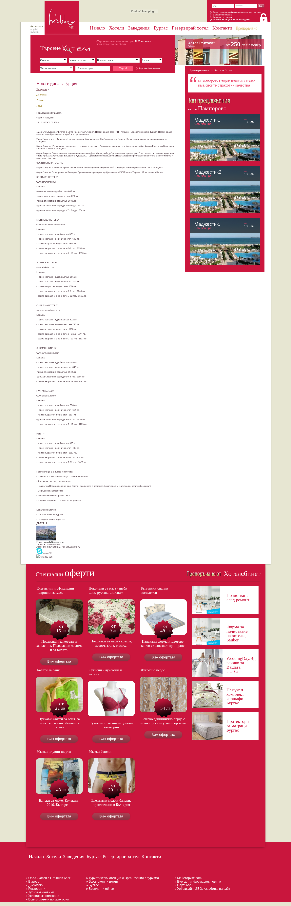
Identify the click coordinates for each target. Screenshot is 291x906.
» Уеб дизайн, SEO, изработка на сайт (202, 888)
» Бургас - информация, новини (198, 881)
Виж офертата (59, 661)
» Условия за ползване (42, 895)
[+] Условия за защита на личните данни (230, 19)
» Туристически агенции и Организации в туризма (122, 878)
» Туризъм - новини (40, 892)
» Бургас (92, 885)
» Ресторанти (35, 888)
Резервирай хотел (190, 27)
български (36, 26)
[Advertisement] (72, 903)
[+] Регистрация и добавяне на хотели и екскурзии (235, 12)
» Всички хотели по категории (47, 899)
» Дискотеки (34, 885)
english (34, 29)
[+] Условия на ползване (222, 17)
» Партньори (184, 885)
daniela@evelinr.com (54, 542)
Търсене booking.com (149, 68)
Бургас (161, 27)
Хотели (116, 27)
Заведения (139, 27)
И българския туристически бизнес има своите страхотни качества (227, 83)
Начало (97, 27)
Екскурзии (41, 89)
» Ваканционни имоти (102, 881)
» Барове (32, 881)
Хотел (224, 44)
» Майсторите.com (188, 878)
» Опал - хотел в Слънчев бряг (48, 878)
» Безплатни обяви (100, 888)
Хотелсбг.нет (241, 573)
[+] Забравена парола (221, 14)
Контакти (222, 27)
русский (34, 32)
